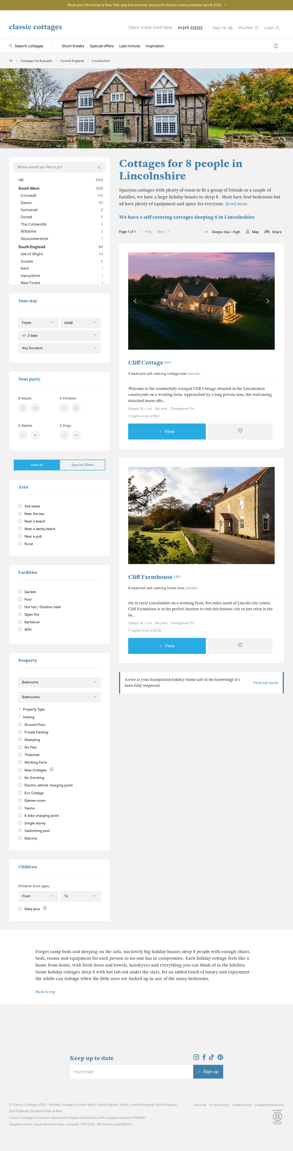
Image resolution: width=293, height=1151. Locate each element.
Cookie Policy (242, 1105)
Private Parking (36, 732)
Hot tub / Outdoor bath (42, 607)
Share (277, 232)
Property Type (34, 709)
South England (60, 247)
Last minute (129, 46)
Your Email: (83, 1071)
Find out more (265, 682)
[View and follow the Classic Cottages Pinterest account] (220, 1058)
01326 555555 (190, 27)
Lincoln (194, 374)
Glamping (32, 740)
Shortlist (246, 27)
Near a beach (34, 521)
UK (60, 180)
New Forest (62, 282)
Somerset (62, 210)
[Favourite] (240, 432)
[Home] (11, 60)
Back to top (45, 991)
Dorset (62, 217)
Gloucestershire (62, 238)
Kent (62, 268)
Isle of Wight (62, 254)
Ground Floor (35, 725)
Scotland (36, 1111)
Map (255, 232)
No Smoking (34, 778)
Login (269, 27)
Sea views (32, 506)
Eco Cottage (34, 793)
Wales (124, 1105)
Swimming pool (37, 831)
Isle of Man (54, 1111)
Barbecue (32, 622)
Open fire (31, 615)
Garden (30, 592)
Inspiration (155, 46)
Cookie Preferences (269, 1105)
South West (60, 188)
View (170, 431)
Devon (62, 202)
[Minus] (22, 408)
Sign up (211, 1071)
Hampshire (62, 275)
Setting (28, 717)
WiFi (28, 630)
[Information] (52, 769)
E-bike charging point (41, 816)
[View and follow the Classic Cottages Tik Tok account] (211, 1058)
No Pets (30, 747)
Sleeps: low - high (225, 232)
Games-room (35, 801)
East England (18, 1111)
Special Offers (82, 465)
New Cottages (35, 770)
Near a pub (33, 536)
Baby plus (32, 909)
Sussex (62, 261)
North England (166, 1105)
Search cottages (29, 46)
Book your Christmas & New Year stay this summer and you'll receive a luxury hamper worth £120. (145, 5)
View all (36, 465)
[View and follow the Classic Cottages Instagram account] (196, 1058)
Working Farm (35, 762)
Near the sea (34, 514)
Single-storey (35, 823)
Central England (142, 1105)
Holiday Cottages (61, 1105)
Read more (236, 203)
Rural (28, 544)
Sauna (29, 808)
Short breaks (73, 46)
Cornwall (62, 195)
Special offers (102, 46)
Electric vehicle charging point (48, 785)
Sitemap (199, 1105)
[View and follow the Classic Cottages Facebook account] (204, 1058)
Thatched (31, 755)
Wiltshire (62, 231)
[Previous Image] (136, 301)
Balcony (30, 838)
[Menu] (276, 46)
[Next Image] (266, 301)
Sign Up (220, 27)
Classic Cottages (25, 1105)
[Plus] (35, 408)
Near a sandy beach (39, 529)
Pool (28, 599)
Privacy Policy (219, 1105)
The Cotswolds (62, 224)
